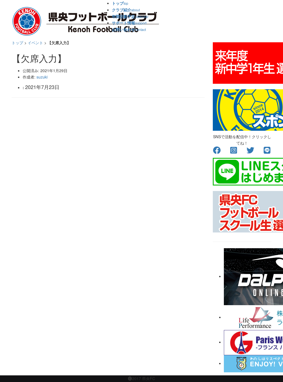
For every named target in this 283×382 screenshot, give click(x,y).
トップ (17, 42)
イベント (35, 42)
